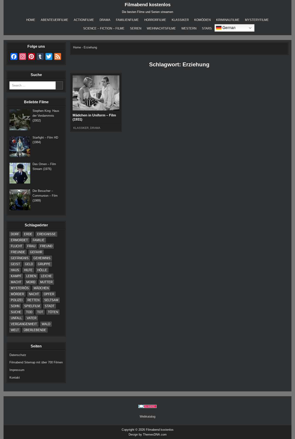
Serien (135, 28)
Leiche (46, 276)
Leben (31, 276)
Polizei (17, 300)
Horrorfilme (155, 20)
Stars (207, 28)
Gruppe (44, 264)
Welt (15, 330)
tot (40, 312)
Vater (31, 318)
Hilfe (28, 270)
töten (53, 312)
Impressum (16, 370)
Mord (30, 282)
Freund (46, 246)
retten (33, 300)
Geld (29, 264)
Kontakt (14, 377)
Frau (31, 246)
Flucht (16, 246)
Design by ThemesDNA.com (148, 434)
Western (188, 28)
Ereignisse (46, 234)
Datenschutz (17, 355)
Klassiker (180, 20)
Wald (46, 324)
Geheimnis (41, 258)
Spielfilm (32, 306)
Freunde (18, 252)
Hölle (42, 270)
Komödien (202, 20)
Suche (16, 312)
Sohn (15, 306)
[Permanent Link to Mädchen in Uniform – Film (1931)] (96, 92)
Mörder (17, 294)
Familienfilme (127, 20)
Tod (29, 312)
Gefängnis (20, 258)
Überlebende (35, 330)
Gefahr (36, 252)
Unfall (16, 318)
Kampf (16, 276)
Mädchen (41, 288)
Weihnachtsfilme (161, 28)
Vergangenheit (24, 324)
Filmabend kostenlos (148, 4)
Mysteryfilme (257, 20)
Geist (15, 264)
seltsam (51, 300)
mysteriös (20, 288)
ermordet (19, 240)
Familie (38, 240)
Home (30, 20)
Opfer (49, 294)
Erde (28, 234)
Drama (105, 20)
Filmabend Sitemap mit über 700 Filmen (36, 362)
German (228, 28)
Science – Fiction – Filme (103, 28)
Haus (15, 270)
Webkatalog (147, 416)
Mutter (46, 282)
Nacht (34, 294)
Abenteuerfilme (54, 20)
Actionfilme (84, 20)
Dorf (15, 234)
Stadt (49, 306)
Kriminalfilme (227, 20)
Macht (16, 282)
